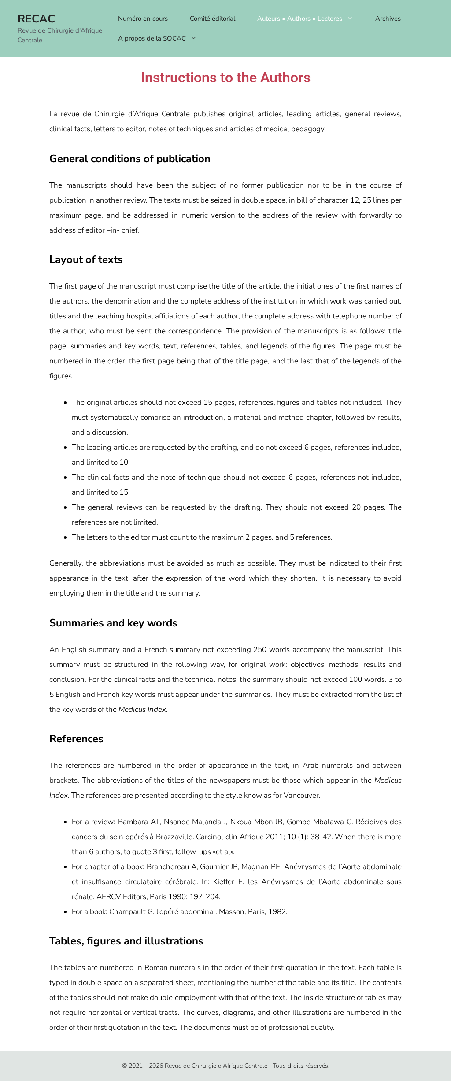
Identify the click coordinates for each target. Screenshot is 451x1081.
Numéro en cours (143, 18)
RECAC (36, 18)
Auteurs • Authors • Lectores (299, 18)
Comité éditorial (212, 18)
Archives (388, 18)
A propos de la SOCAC (152, 38)
